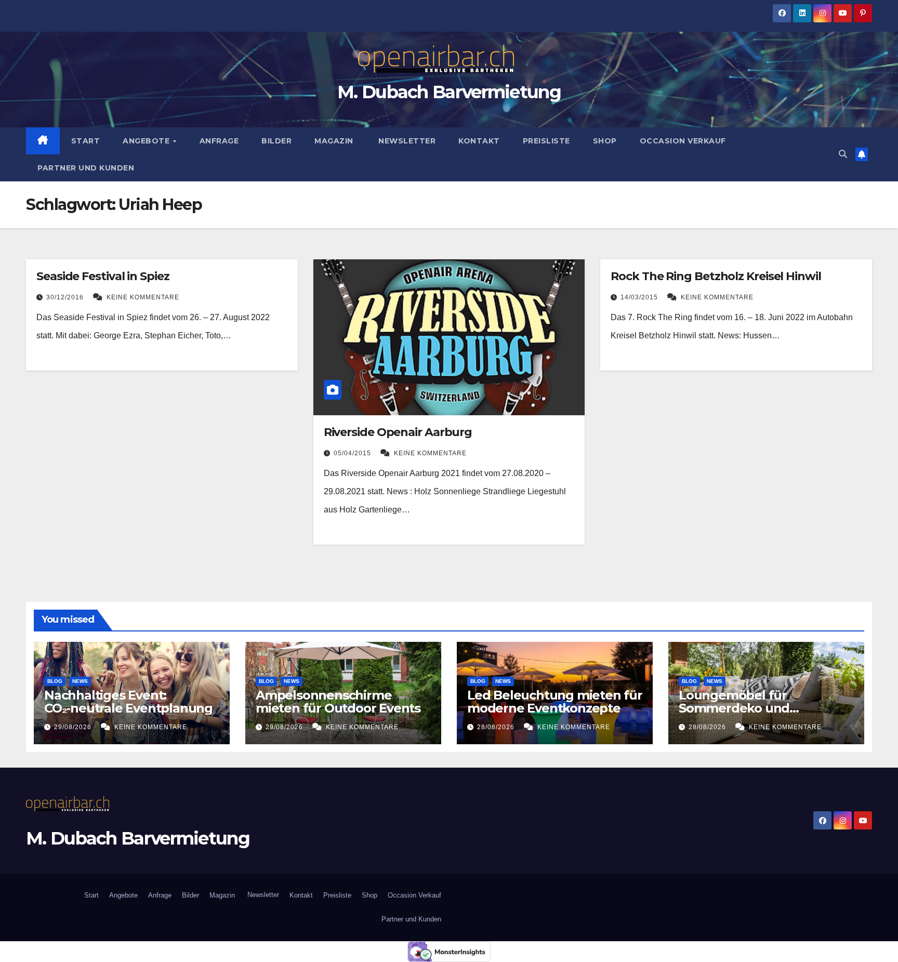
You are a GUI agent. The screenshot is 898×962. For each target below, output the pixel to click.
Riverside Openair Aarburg (398, 432)
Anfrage (219, 141)
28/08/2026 (497, 727)
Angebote (147, 141)
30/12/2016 (66, 297)
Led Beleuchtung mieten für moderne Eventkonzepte (554, 702)
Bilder (276, 141)
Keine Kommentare (143, 297)
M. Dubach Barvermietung (449, 92)
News (80, 681)
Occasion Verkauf (683, 141)
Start (85, 141)
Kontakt (479, 141)
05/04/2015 (353, 453)
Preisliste (546, 141)
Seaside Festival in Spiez (102, 276)
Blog (54, 681)
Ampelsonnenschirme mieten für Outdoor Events (338, 702)
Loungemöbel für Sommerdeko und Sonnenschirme (734, 708)
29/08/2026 (74, 727)
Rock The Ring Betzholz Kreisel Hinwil (716, 276)
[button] (843, 154)
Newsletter (406, 141)
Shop (605, 141)
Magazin (333, 141)
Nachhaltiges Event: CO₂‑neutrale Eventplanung (128, 702)
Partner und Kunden (85, 168)
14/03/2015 (640, 297)
